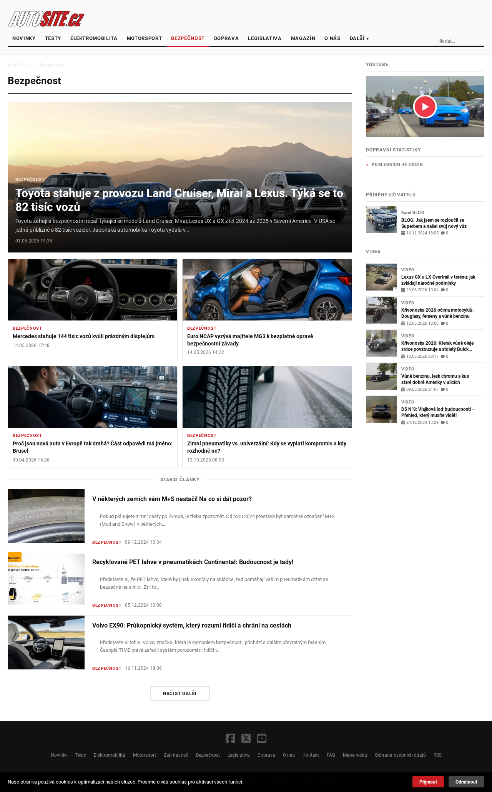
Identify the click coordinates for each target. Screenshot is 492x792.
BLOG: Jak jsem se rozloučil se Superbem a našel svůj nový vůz (434, 223)
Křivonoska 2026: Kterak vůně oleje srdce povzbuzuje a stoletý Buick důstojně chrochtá (437, 346)
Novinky (24, 38)
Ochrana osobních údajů (400, 755)
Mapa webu (355, 755)
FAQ (331, 755)
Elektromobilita (94, 38)
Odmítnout (466, 782)
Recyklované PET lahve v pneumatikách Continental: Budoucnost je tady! (192, 562)
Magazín (303, 38)
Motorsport (144, 38)
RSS (438, 755)
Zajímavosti (176, 755)
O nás (332, 38)
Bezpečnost (188, 38)
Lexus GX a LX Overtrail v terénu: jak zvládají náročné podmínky (438, 280)
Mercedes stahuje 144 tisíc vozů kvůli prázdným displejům (84, 336)
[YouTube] (262, 739)
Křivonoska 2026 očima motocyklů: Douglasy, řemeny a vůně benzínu (437, 313)
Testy (53, 38)
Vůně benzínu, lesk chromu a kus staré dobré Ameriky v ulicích (435, 379)
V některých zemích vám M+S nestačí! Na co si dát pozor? (172, 499)
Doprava (226, 38)
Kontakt (311, 755)
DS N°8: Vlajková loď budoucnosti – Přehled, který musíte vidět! (438, 412)
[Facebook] (230, 739)
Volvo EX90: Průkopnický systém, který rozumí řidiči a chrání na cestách (191, 625)
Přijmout (428, 782)
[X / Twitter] (246, 739)
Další (360, 38)
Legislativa (264, 38)
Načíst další (180, 693)
